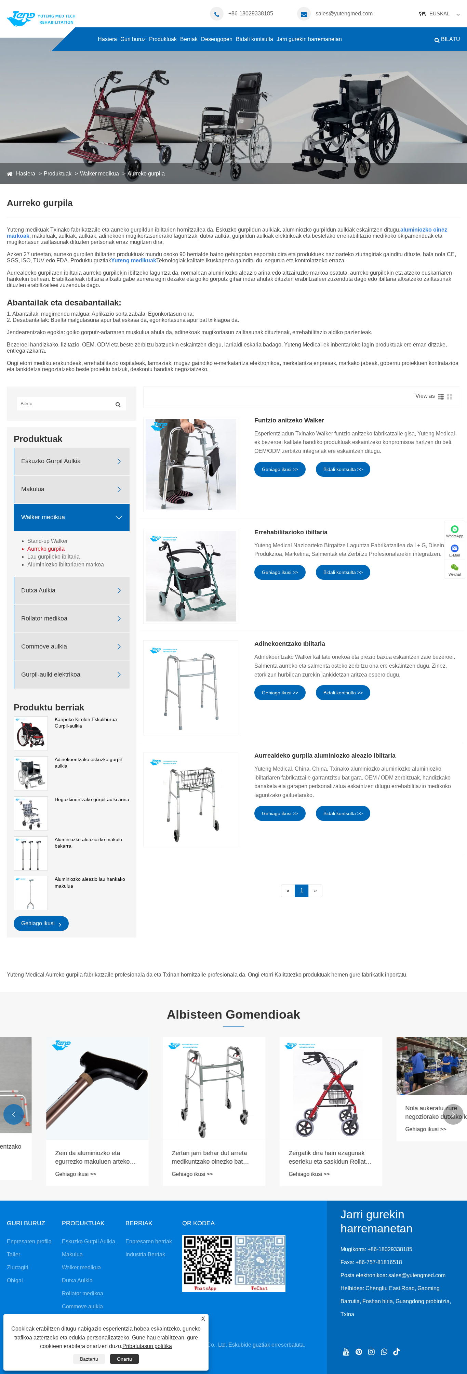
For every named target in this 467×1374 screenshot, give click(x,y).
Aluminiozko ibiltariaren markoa (65, 564)
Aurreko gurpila (146, 173)
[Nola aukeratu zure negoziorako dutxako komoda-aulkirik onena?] (409, 1066)
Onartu (124, 1359)
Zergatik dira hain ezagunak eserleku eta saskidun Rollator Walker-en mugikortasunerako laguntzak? (291, 1158)
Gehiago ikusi (38, 923)
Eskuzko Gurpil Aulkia (51, 461)
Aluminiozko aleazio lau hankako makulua (90, 882)
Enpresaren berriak (148, 1241)
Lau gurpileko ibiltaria (53, 557)
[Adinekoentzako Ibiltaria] (190, 687)
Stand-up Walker (47, 541)
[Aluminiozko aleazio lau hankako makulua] (31, 892)
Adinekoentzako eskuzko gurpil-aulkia (89, 763)
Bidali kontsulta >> (343, 469)
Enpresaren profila (29, 1241)
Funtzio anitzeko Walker (289, 420)
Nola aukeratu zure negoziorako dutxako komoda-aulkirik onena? (407, 1113)
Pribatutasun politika (147, 1346)
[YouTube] (346, 1351)
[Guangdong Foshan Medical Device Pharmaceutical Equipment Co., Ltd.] (41, 19)
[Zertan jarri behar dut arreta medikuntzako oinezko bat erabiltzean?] (175, 1088)
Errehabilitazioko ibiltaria (291, 532)
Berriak (189, 39)
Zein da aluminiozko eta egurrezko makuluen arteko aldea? (53, 1158)
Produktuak (163, 39)
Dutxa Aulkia (38, 590)
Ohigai (15, 1280)
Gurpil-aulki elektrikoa (50, 674)
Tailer (13, 1254)
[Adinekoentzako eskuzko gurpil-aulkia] (31, 772)
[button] (13, 1114)
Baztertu (89, 1359)
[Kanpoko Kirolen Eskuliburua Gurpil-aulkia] (31, 732)
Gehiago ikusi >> (280, 469)
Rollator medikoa (44, 618)
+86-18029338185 (250, 13)
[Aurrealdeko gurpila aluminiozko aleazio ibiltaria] (190, 799)
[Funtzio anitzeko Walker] (190, 464)
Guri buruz (133, 39)
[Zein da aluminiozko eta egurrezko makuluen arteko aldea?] (58, 1088)
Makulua (32, 489)
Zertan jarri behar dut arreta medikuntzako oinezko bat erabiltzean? (170, 1158)
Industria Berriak (145, 1254)
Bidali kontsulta (254, 39)
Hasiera (107, 39)
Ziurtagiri (17, 1267)
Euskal (439, 13)
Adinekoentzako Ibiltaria (289, 643)
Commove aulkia (44, 646)
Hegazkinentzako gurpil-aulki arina (92, 799)
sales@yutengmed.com (344, 13)
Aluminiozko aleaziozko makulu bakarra (88, 843)
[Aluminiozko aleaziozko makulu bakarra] (31, 852)
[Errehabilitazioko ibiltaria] (190, 576)
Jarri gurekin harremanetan (309, 39)
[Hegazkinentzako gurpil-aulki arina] (31, 812)
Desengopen (216, 39)
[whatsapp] (383, 1351)
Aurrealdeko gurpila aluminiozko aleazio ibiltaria (325, 755)
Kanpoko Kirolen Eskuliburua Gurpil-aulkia (86, 723)
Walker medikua (99, 173)
